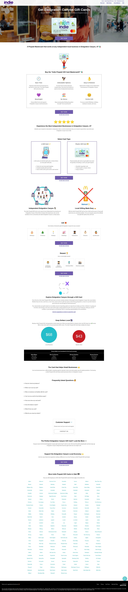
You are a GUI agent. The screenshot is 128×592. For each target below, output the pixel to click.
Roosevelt (64, 549)
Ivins (53, 516)
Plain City (41, 543)
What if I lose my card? (31, 409)
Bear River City (98, 481)
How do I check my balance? (32, 383)
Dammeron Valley (64, 493)
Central (41, 490)
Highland (98, 511)
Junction (64, 516)
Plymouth (75, 543)
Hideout (86, 511)
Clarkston (64, 490)
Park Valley (75, 540)
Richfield (64, 546)
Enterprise (64, 499)
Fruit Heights (52, 505)
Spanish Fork (30, 558)
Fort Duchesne (98, 502)
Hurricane (98, 514)
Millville (75, 528)
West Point (75, 570)
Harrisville (87, 508)
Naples (41, 534)
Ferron (64, 502)
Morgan (75, 531)
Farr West (52, 502)
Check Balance (117, 2)
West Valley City (86, 570)
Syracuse (64, 561)
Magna (86, 522)
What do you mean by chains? (32, 413)
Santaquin (87, 552)
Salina (41, 552)
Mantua (41, 525)
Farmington (41, 502)
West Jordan (64, 570)
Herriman (75, 511)
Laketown (41, 519)
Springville (64, 558)
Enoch (52, 499)
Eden (75, 496)
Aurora (75, 481)
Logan (75, 522)
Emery (41, 499)
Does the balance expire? (31, 404)
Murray (29, 534)
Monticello (64, 531)
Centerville (29, 490)
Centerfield (98, 487)
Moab (98, 528)
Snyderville (52, 555)
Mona (30, 531)
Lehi (30, 522)
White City (98, 570)
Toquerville (29, 564)
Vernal (87, 564)
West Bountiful (41, 570)
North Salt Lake (64, 537)
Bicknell (41, 484)
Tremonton (52, 564)
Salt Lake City (52, 552)
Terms (98, 584)
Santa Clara (75, 552)
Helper (52, 511)
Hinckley (41, 514)
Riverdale (87, 546)
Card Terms (107, 584)
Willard (29, 573)
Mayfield (75, 525)
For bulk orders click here (64, 114)
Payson (98, 540)
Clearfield (75, 490)
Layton (86, 519)
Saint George (98, 549)
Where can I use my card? (31, 387)
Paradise (52, 540)
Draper (98, 493)
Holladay (52, 514)
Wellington (87, 567)
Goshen (29, 508)
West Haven (52, 570)
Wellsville (98, 567)
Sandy (64, 552)
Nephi (64, 534)
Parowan (87, 540)
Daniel (75, 493)
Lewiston (41, 522)
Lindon (52, 522)
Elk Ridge (87, 496)
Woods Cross (64, 573)
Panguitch (41, 540)
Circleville (53, 490)
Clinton (98, 490)
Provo (29, 546)
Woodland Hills (41, 573)
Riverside (30, 549)
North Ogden (52, 537)
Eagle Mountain (52, 496)
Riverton (41, 549)
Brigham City (29, 487)
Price (87, 543)
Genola (86, 505)
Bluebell (64, 484)
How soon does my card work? (33, 400)
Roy (75, 549)
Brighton (41, 487)
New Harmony (87, 534)
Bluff (75, 484)
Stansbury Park (75, 558)
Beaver (29, 484)
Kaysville (98, 516)
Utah (75, 477)
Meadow (87, 525)
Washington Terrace (75, 567)
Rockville (52, 549)
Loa (64, 522)
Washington (64, 567)
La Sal (64, 519)
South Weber (98, 555)
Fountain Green (29, 505)
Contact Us (64, 431)
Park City (64, 540)
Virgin (41, 567)
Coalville (29, 493)
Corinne (41, 493)
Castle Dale (52, 487)
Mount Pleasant (98, 531)
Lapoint (52, 519)
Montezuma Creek (52, 531)
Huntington (87, 514)
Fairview (29, 502)
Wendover (30, 570)
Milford (52, 528)
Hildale (29, 514)
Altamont (41, 481)
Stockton (30, 561)
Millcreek (64, 528)
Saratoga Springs (98, 552)
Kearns (29, 519)
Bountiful (98, 484)
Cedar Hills (75, 487)
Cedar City (64, 487)
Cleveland (87, 490)
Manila (98, 522)
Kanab (86, 516)
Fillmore (87, 502)
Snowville (41, 555)
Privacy (102, 584)
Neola (52, 534)
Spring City (41, 558)
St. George (98, 558)
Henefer (64, 511)
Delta (87, 493)
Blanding (52, 484)
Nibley (29, 537)
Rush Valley (86, 549)
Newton (98, 534)
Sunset (52, 561)
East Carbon (64, 496)
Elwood (29, 499)
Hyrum (41, 516)
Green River (52, 508)
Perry (30, 543)
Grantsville (41, 508)
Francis (41, 505)
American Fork (52, 481)
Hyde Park (30, 516)
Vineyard (30, 567)
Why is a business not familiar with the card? (36, 391)
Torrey (41, 564)
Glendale (98, 505)
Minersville (87, 528)
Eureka (98, 499)
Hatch (98, 508)
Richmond (75, 546)
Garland (75, 505)
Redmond (53, 546)
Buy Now (64, 38)
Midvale (29, 528)
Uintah (75, 564)
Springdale (52, 558)
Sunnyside (41, 561)
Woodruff (53, 573)
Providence (98, 543)
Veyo (98, 564)
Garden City (64, 505)
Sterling (86, 558)
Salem (29, 552)
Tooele (98, 561)
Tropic (64, 564)
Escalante (87, 499)
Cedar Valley (87, 487)
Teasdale (87, 561)
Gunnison (64, 508)
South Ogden (75, 555)
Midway (41, 528)
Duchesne (30, 496)
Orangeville (98, 537)
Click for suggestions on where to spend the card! (64, 311)
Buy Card (102, 2)
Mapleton (53, 525)
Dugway (41, 496)
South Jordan (64, 555)
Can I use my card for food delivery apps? (35, 396)
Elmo (98, 496)
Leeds (98, 519)
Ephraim (75, 499)
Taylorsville (75, 561)
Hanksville (75, 508)
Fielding (75, 502)
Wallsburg (53, 567)
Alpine (29, 481)
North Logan (41, 537)
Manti (30, 525)
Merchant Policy (115, 584)
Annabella (64, 481)
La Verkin (75, 519)
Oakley (75, 537)
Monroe (41, 531)
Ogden (86, 537)
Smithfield (30, 555)
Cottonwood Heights (52, 493)
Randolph (41, 546)
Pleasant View (64, 543)
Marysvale (64, 525)
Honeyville (64, 514)
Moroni (86, 531)
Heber (29, 511)
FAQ (123, 2)
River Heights (98, 546)
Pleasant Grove (52, 543)
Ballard (86, 481)
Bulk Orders (109, 2)
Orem (30, 540)
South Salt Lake (87, 555)
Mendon (98, 525)
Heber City (41, 511)
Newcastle (75, 534)
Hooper (75, 514)
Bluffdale (87, 484)
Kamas (75, 516)
